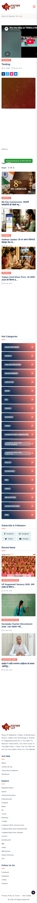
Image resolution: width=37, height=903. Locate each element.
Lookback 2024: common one (13, 825)
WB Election (6, 851)
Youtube (5, 883)
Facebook (5, 872)
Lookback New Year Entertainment (14, 829)
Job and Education (10, 580)
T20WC (4, 821)
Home (4, 16)
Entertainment (7, 799)
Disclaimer (5, 774)
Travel (4, 814)
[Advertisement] (18, 129)
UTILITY (4, 836)
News (4, 806)
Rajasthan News (9, 659)
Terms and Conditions (10, 770)
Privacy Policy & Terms (11, 896)
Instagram (5, 876)
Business (12, 16)
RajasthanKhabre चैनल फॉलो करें (18, 161)
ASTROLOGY (6, 840)
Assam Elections (8, 855)
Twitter (4, 880)
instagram (25, 534)
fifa (3, 859)
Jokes (4, 847)
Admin (8, 68)
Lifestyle (5, 803)
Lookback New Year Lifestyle (12, 832)
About (4, 763)
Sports (4, 792)
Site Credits (26, 896)
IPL (3, 810)
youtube (25, 539)
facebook (9, 534)
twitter (10, 539)
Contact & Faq (7, 767)
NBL (3, 844)
